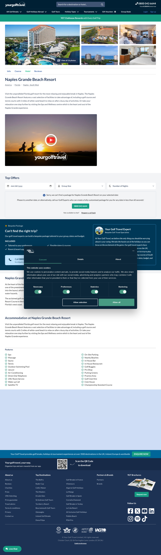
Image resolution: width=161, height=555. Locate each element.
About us (8, 480)
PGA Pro (69, 520)
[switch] (66, 292)
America (8, 85)
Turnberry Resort (42, 504)
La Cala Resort (71, 508)
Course (18, 71)
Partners (100, 480)
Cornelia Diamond (73, 500)
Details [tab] (80, 259)
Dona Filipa (40, 520)
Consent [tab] (43, 260)
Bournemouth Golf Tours (45, 508)
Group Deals (126, 12)
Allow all (116, 302)
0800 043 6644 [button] (80, 206)
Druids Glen (40, 496)
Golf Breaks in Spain (74, 496)
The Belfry (40, 480)
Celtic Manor (41, 488)
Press (7, 492)
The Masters (40, 492)
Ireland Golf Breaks (43, 516)
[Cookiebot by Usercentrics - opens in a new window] (123, 251)
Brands (99, 484)
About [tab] (118, 259)
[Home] (15, 4)
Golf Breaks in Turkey (74, 504)
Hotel (27, 71)
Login (146, 12)
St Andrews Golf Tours (44, 500)
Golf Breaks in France (74, 480)
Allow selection (80, 302)
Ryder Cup (40, 484)
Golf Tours (56, 12)
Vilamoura (70, 484)
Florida (17, 85)
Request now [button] (142, 494)
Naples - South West (31, 85)
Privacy (8, 512)
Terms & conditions (12, 508)
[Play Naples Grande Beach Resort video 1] (51, 140)
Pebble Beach (71, 516)
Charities (8, 488)
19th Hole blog (11, 496)
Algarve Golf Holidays (74, 488)
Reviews (38, 71)
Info (9, 71)
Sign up (153, 12)
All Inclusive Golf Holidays (76, 512)
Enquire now (141, 454)
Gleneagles (40, 512)
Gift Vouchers (107, 12)
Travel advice (10, 504)
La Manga (70, 492)
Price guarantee (11, 500)
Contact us (9, 516)
